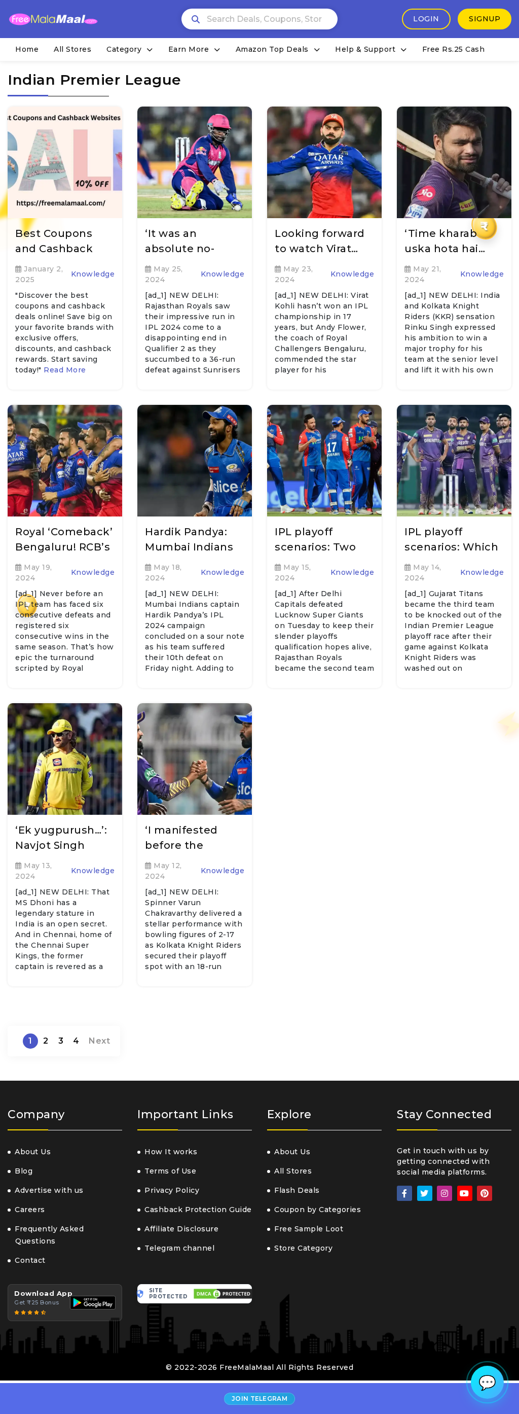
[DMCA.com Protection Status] (223, 1294)
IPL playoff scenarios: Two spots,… (315, 547)
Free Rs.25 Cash (453, 49)
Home (27, 49)
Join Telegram (259, 1398)
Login (426, 18)
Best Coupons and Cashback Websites (54, 248)
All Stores (72, 49)
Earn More (188, 49)
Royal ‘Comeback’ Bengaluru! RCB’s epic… (64, 547)
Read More (65, 369)
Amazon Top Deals (272, 49)
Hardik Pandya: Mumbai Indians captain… (189, 547)
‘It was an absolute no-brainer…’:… (179, 248)
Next (99, 1041)
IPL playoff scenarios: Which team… (451, 547)
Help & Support (365, 49)
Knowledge (93, 274)
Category (123, 49)
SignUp (484, 18)
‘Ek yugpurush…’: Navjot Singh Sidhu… (61, 845)
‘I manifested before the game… (181, 845)
